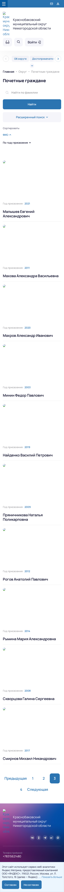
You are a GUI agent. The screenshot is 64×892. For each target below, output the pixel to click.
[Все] (32, 66)
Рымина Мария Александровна (29, 638)
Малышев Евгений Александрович (18, 213)
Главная (8, 72)
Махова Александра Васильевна (30, 275)
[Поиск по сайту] (18, 42)
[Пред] (6, 59)
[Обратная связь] (51, 3)
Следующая (37, 789)
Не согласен (31, 884)
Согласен (11, 884)
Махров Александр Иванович (28, 335)
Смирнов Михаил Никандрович (29, 758)
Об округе (20, 58)
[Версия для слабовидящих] (7, 42)
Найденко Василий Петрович (28, 455)
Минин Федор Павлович (23, 395)
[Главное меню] (4, 4)
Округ (22, 72)
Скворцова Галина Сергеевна (28, 698)
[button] (7, 135)
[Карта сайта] (57, 3)
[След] (58, 59)
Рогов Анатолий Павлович (25, 579)
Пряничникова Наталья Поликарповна (23, 517)
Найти (32, 104)
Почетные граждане (24, 80)
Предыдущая (15, 778)
